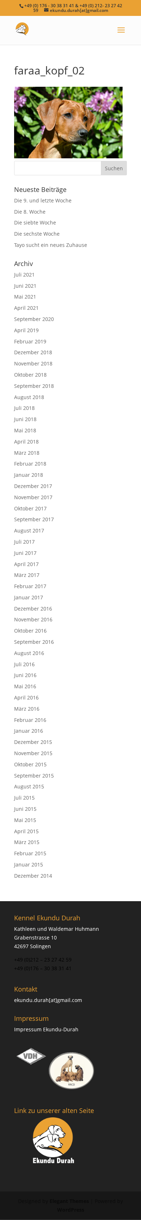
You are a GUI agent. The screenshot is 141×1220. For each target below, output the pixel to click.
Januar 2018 (28, 474)
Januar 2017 (28, 597)
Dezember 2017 (33, 486)
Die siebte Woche (35, 222)
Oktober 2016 (30, 630)
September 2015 (34, 775)
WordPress (70, 1209)
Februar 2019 (30, 341)
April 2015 (26, 831)
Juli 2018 (24, 407)
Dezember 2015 (33, 742)
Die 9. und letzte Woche (43, 200)
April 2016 (26, 697)
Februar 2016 (30, 719)
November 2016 (33, 619)
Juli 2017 (24, 541)
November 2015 (33, 753)
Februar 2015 (30, 853)
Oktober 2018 (30, 374)
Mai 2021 (25, 296)
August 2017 (29, 530)
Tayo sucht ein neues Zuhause (50, 244)
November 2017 (33, 497)
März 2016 (26, 708)
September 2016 (34, 641)
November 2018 (33, 363)
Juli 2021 (24, 274)
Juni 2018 (25, 419)
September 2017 (34, 519)
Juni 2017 (25, 552)
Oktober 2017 (30, 508)
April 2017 (26, 564)
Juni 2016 (25, 675)
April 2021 (26, 307)
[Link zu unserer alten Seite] (54, 1141)
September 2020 (34, 319)
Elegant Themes (69, 1201)
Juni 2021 (25, 285)
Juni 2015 (25, 808)
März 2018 (26, 452)
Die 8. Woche (30, 211)
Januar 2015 (28, 864)
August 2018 (29, 397)
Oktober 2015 (30, 764)
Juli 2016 (24, 664)
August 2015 (29, 786)
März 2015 (26, 842)
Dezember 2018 (33, 352)
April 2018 (26, 441)
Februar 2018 (30, 463)
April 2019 (26, 330)
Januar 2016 (28, 730)
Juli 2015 (24, 797)
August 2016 (29, 653)
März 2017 (26, 575)
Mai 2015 (25, 820)
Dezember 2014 (33, 875)
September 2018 (34, 385)
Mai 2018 (25, 430)
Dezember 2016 (33, 608)
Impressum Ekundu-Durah (46, 1029)
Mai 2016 (25, 686)
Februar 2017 (30, 586)
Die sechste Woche (37, 233)
